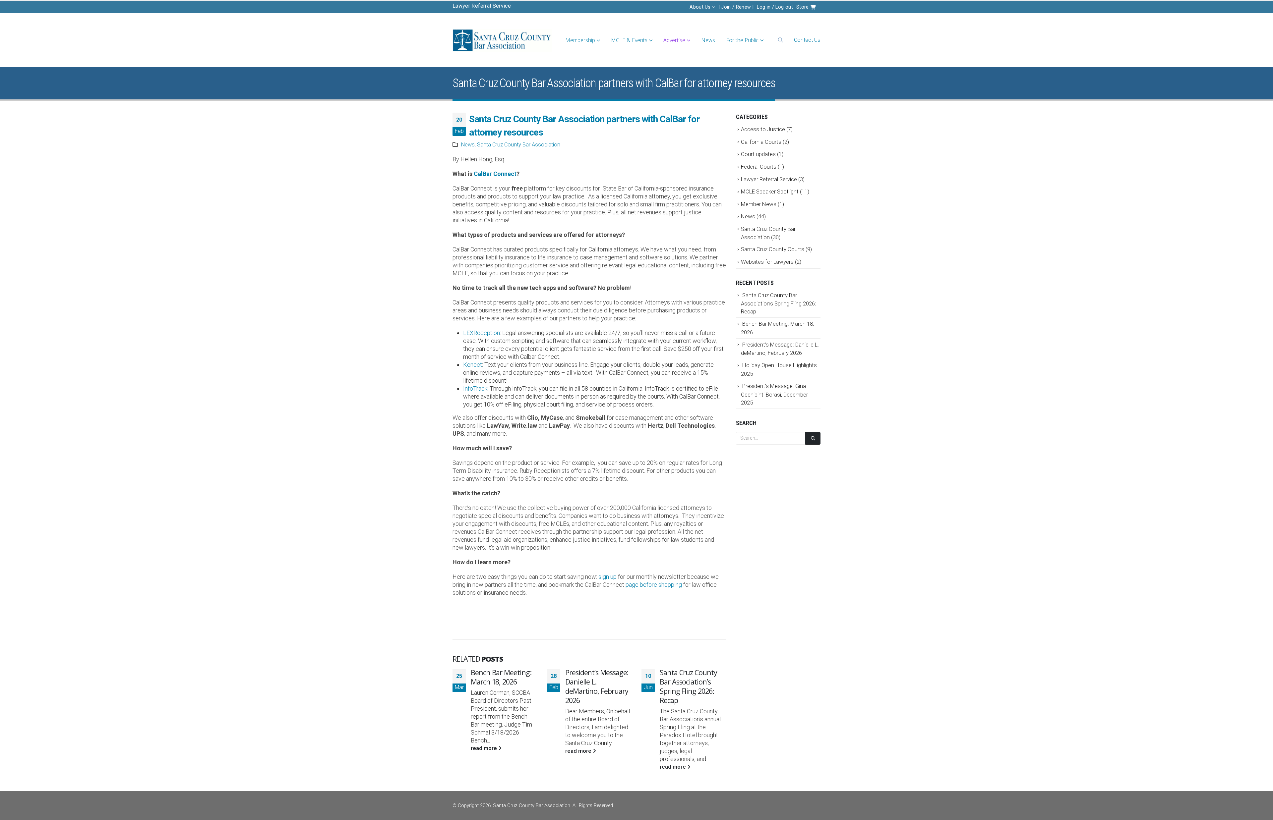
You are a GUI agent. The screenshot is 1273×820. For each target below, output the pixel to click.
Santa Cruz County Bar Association (518, 144)
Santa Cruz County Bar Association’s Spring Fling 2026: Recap (688, 686)
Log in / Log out (775, 7)
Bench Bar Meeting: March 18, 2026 (501, 677)
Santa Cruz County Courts (772, 249)
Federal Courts (758, 166)
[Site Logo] (502, 40)
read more (484, 748)
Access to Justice (763, 129)
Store (803, 7)
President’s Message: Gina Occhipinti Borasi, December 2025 (774, 394)
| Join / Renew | (736, 7)
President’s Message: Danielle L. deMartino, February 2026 (596, 686)
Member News (758, 204)
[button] (780, 40)
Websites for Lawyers (767, 261)
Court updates (758, 154)
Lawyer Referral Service (482, 6)
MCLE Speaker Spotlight (770, 191)
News (708, 40)
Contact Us (807, 40)
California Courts (761, 141)
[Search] (812, 438)
